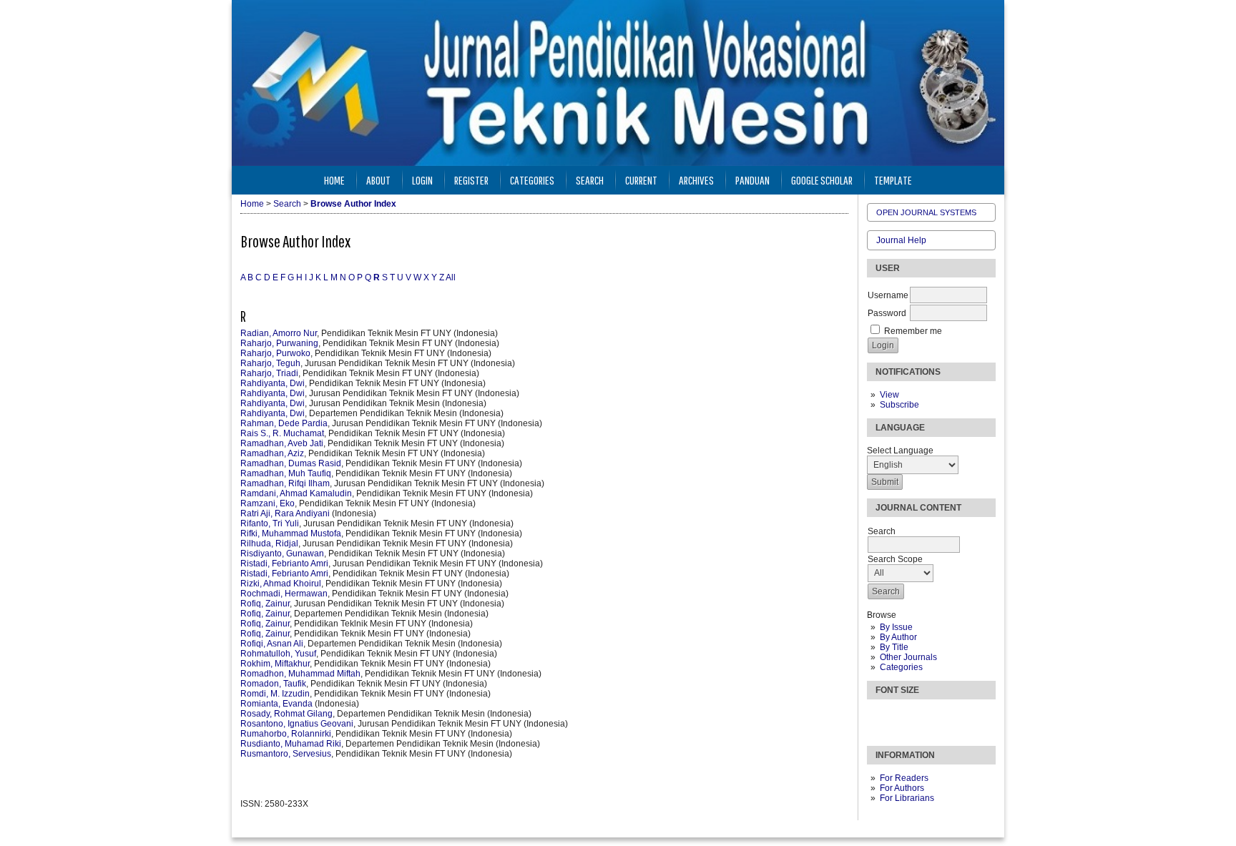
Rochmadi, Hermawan (284, 594)
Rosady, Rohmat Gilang (286, 714)
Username (888, 295)
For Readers (904, 778)
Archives (696, 180)
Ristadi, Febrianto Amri (284, 564)
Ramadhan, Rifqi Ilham (285, 483)
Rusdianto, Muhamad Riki (290, 744)
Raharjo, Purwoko (275, 353)
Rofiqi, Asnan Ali (271, 644)
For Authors (902, 788)
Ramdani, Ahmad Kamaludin (296, 493)
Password (887, 313)
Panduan (752, 180)
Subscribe (899, 405)
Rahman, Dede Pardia (284, 423)
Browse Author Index (353, 204)
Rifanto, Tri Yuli (269, 523)
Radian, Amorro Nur (278, 333)
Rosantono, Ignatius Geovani (296, 724)
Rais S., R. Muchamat (282, 433)
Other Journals (908, 657)
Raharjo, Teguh (270, 363)
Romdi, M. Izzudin (275, 694)
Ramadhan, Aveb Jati (281, 443)
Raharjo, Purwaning (279, 343)
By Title (894, 647)
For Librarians (907, 798)
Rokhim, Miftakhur (275, 664)
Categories (901, 667)
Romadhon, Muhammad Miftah (300, 674)
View (889, 395)
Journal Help (901, 240)
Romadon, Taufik (273, 684)
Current (641, 180)
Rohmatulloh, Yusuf (278, 654)
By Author (898, 637)
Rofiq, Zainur (265, 604)
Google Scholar (822, 180)
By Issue (896, 627)
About (378, 180)
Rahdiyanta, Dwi (272, 383)
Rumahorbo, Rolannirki (285, 734)
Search (590, 180)
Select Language (900, 451)
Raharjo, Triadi (269, 373)
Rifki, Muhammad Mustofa (290, 533)
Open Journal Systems (926, 212)
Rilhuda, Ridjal (269, 543)
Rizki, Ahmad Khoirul (280, 584)
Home (334, 180)
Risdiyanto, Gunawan (282, 554)
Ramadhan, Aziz (272, 453)
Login (422, 180)
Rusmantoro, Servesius (285, 754)
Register (471, 180)
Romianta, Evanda (276, 704)
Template (893, 180)
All (451, 277)
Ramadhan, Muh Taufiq (285, 473)
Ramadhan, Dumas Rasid (290, 463)
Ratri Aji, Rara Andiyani (285, 513)
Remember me (913, 331)
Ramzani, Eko (267, 503)
